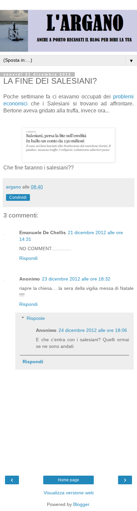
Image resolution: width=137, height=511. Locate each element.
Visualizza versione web (69, 492)
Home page (68, 480)
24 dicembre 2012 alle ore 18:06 (93, 330)
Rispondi (28, 258)
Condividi (18, 197)
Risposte (36, 318)
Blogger (81, 504)
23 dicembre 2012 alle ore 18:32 (76, 279)
